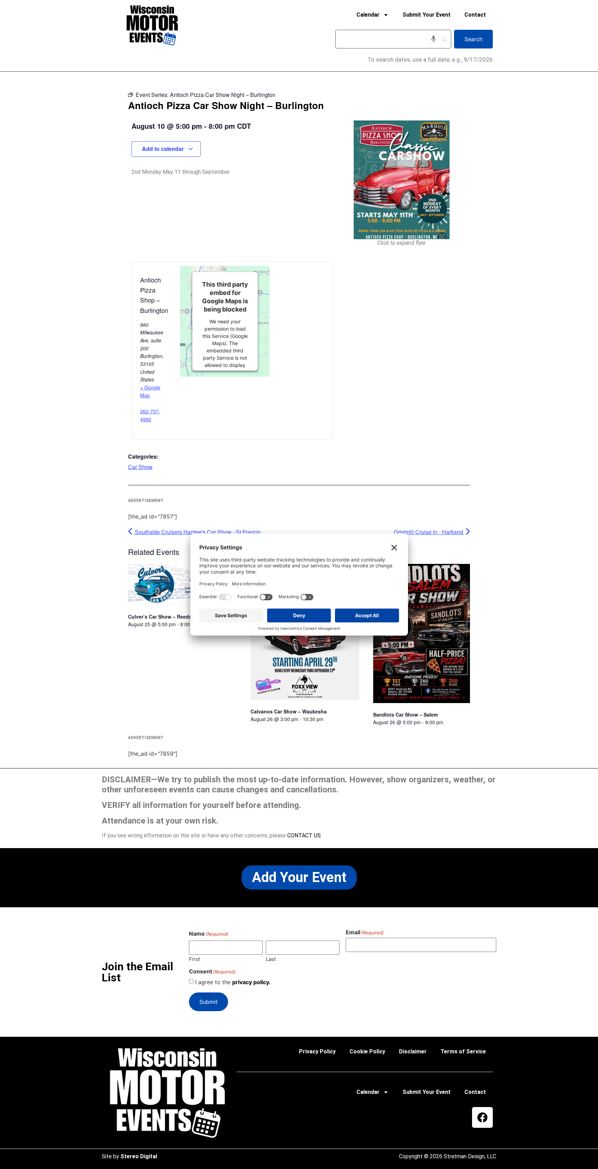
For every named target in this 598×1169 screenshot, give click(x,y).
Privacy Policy (317, 1051)
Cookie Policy (367, 1051)
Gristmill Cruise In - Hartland (429, 532)
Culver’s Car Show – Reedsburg (165, 616)
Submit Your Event (426, 14)
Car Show (140, 467)
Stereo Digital (138, 1156)
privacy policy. (251, 982)
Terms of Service (463, 1051)
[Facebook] (482, 1117)
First (194, 959)
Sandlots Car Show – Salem (405, 714)
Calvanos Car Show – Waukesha (289, 711)
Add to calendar (163, 149)
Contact (475, 14)
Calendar (368, 14)
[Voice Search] (433, 39)
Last (271, 959)
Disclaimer (413, 1051)
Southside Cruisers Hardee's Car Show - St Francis (197, 532)
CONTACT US (304, 835)
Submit (208, 1001)
